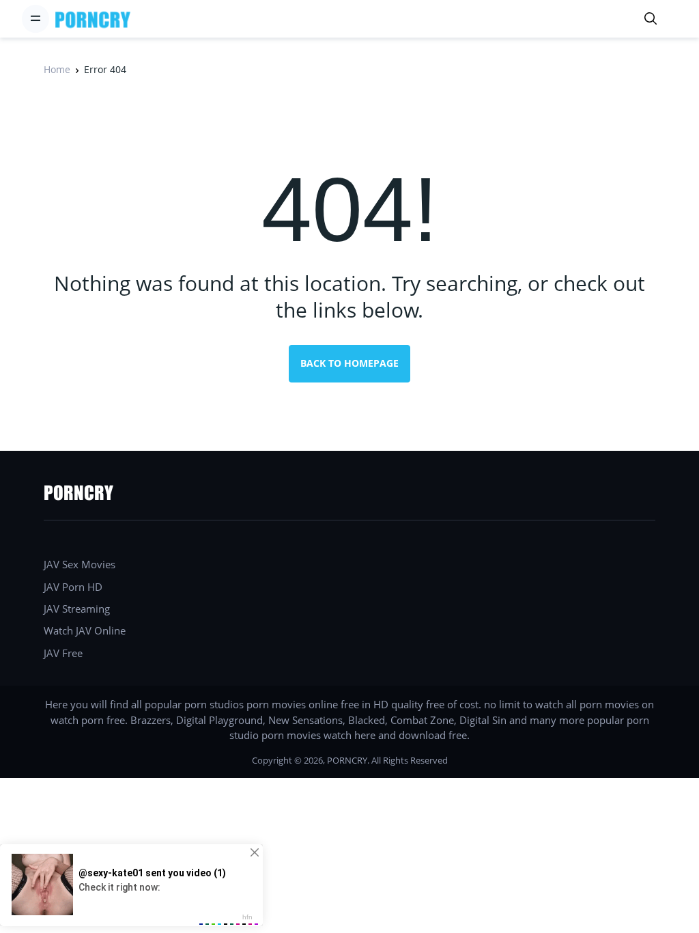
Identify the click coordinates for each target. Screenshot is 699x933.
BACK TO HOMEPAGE (349, 363)
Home (57, 69)
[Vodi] (93, 19)
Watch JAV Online (85, 630)
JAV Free (63, 653)
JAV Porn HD (73, 587)
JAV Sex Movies (79, 564)
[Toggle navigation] (35, 18)
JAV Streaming (77, 608)
